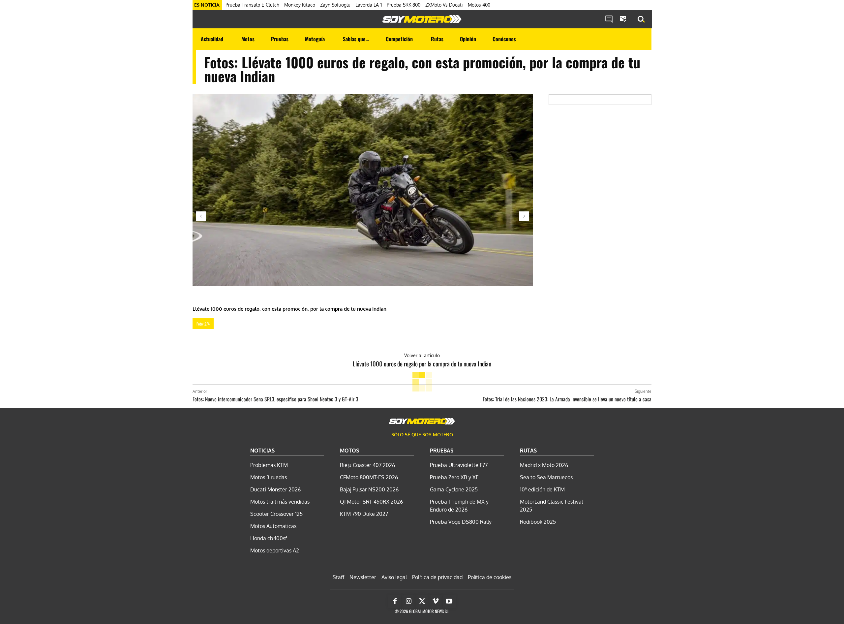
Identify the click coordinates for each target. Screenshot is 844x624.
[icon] (609, 19)
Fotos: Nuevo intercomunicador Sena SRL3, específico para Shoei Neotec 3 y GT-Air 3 (275, 399)
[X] (422, 601)
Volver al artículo (422, 355)
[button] (641, 19)
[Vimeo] (435, 601)
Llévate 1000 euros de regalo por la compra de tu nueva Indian (422, 363)
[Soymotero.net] (422, 19)
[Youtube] (449, 601)
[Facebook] (395, 601)
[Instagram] (408, 601)
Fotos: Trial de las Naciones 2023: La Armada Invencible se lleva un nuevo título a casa (567, 399)
